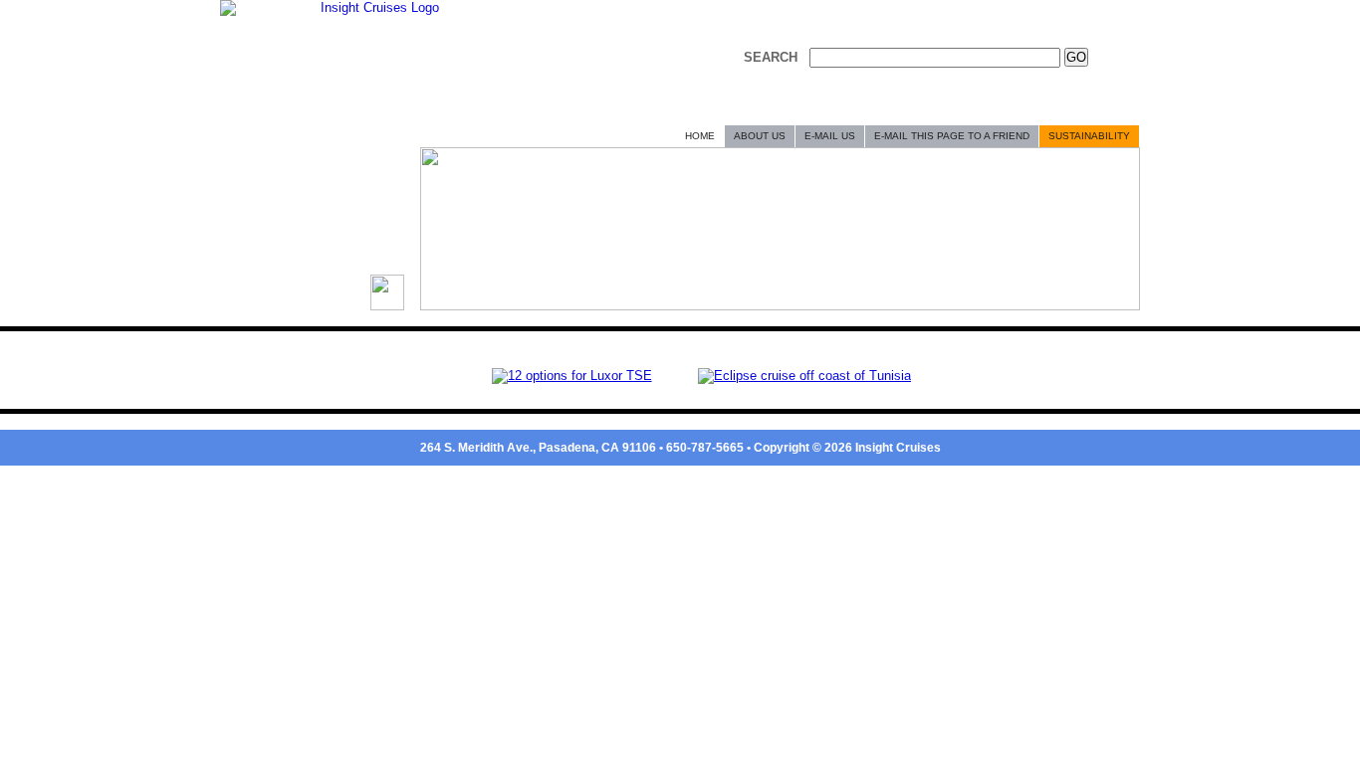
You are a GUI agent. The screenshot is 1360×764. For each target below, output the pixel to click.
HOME (700, 135)
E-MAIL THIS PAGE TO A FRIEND (951, 135)
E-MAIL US (829, 135)
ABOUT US (760, 135)
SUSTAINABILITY (1089, 135)
